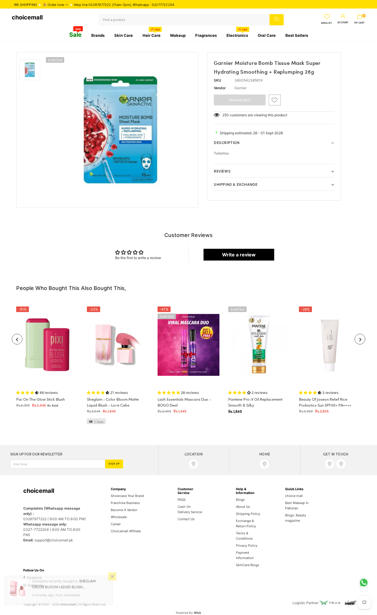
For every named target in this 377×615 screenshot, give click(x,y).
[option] (120, 129)
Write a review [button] (239, 255)
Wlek (197, 612)
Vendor (220, 88)
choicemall (27, 17)
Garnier (240, 88)
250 (225, 115)
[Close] (112, 582)
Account (343, 22)
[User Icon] (342, 16)
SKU (217, 80)
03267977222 (84, 5)
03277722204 (147, 5)
